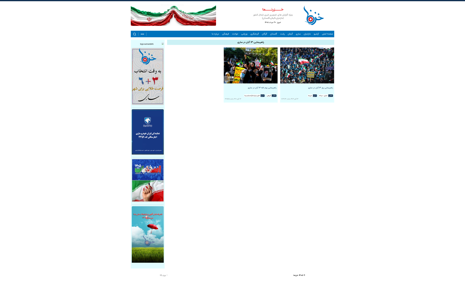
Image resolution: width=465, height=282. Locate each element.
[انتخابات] (148, 76)
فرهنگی (225, 34)
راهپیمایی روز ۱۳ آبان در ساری (320, 87)
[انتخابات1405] (148, 180)
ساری (298, 34)
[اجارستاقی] (148, 132)
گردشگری (254, 34)
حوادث (235, 34)
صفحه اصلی (327, 34)
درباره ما (215, 34)
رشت (282, 34)
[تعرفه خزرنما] (148, 234)
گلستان (273, 34)
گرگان (264, 34)
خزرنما (295, 275)
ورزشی (244, 34)
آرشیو (316, 34)
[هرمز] (173, 15)
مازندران (307, 34)
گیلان (290, 34)
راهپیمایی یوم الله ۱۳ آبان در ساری (262, 87)
